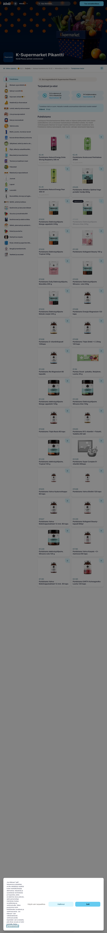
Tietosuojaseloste (12, 926)
